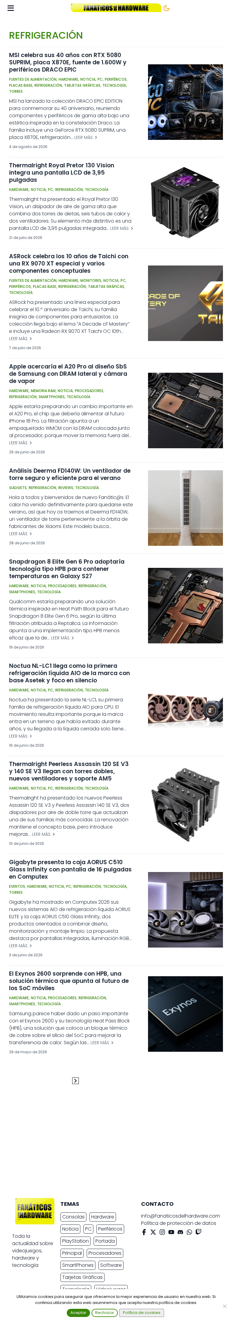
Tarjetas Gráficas (82, 1277)
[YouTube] (171, 1233)
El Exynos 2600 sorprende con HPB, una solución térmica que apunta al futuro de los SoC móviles (69, 981)
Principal (72, 1253)
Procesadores (105, 1253)
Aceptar (78, 1312)
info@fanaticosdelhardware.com (180, 1215)
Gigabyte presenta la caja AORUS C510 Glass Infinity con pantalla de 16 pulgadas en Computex (70, 869)
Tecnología (96, 189)
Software (111, 1265)
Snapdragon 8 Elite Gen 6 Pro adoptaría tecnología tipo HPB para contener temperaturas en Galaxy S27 (66, 569)
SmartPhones (78, 1265)
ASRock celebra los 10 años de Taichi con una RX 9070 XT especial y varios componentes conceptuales (68, 263)
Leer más (84, 137)
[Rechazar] (224, 1306)
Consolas (73, 1216)
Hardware (102, 1216)
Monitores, (91, 280)
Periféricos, (116, 79)
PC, (101, 79)
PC (88, 1228)
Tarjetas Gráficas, (82, 85)
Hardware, (69, 79)
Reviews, (66, 487)
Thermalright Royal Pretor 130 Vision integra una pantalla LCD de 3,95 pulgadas (61, 172)
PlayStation (75, 1241)
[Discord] (180, 1233)
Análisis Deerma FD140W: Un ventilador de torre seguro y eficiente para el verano (69, 474)
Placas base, (21, 85)
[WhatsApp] (189, 1233)
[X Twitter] (153, 1233)
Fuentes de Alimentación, (33, 79)
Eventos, (17, 886)
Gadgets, (18, 487)
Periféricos (110, 1228)
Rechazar (104, 1312)
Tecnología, (114, 85)
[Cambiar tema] (166, 8)
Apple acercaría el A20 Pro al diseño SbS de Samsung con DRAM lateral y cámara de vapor (68, 373)
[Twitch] (198, 1233)
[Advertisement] (111, 1143)
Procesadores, (89, 390)
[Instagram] (162, 1233)
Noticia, (88, 79)
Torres (16, 91)
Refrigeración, (48, 85)
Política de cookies (141, 1312)
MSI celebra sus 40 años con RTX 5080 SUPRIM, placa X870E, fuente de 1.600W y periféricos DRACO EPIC (68, 62)
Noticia (70, 1228)
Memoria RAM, (43, 390)
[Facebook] (144, 1233)
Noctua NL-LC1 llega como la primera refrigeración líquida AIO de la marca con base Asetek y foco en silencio (69, 673)
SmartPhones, (52, 396)
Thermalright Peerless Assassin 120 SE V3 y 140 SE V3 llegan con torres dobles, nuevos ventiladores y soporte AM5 (69, 771)
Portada (105, 1241)
